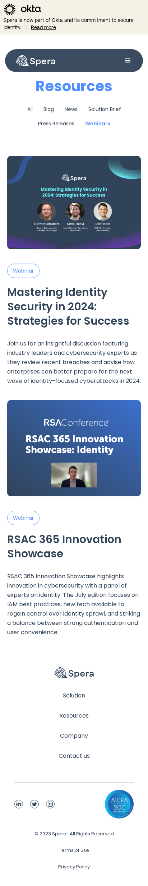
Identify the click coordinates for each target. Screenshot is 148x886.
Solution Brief (104, 109)
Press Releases (56, 123)
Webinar (23, 270)
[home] (33, 61)
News (71, 109)
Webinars (97, 123)
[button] (95, 61)
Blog (48, 109)
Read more (43, 27)
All (30, 109)
